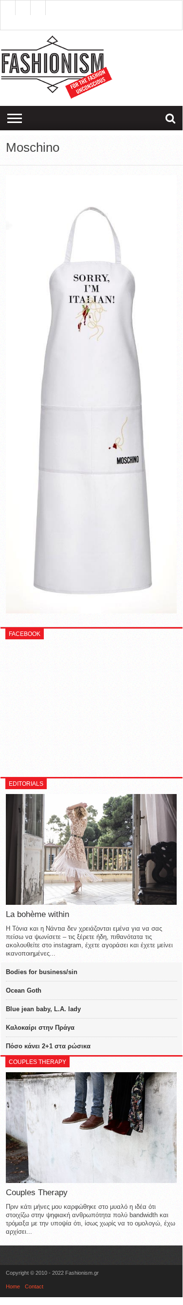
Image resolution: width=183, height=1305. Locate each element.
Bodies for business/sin (41, 972)
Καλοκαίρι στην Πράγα (40, 1027)
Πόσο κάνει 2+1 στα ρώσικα (48, 1046)
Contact (34, 1286)
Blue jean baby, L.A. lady (43, 1009)
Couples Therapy (37, 1192)
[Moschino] (91, 611)
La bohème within (37, 914)
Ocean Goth (23, 990)
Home (13, 1286)
